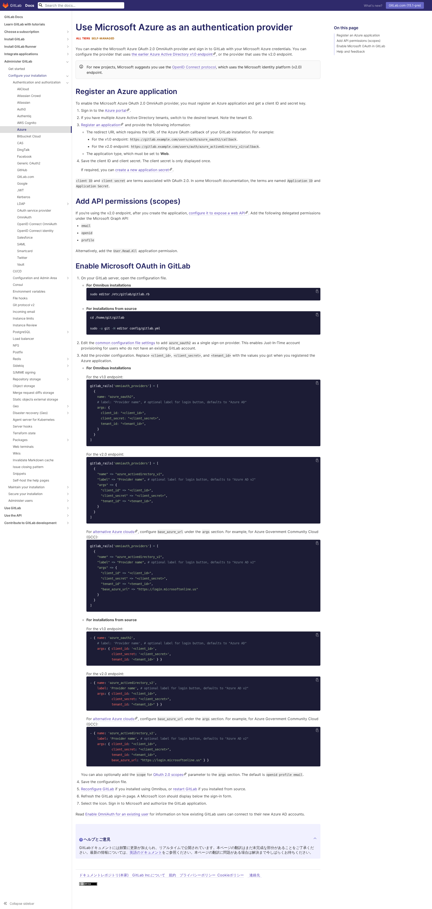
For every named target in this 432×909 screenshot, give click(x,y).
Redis (17, 359)
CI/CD (17, 271)
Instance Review (25, 325)
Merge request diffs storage (33, 392)
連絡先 (254, 875)
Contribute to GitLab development (30, 523)
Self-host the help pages (31, 480)
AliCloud (23, 89)
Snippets (19, 473)
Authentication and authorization (37, 82)
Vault (20, 264)
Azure (21, 129)
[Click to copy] (317, 291)
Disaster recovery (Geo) (30, 413)
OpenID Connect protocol (194, 67)
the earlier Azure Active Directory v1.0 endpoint (172, 54)
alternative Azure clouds (113, 531)
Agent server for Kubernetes (33, 419)
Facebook (24, 156)
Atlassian (23, 102)
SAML (21, 244)
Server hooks (22, 426)
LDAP (21, 204)
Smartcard (25, 251)
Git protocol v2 (23, 305)
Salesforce (25, 237)
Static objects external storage (35, 399)
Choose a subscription (21, 32)
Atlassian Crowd (29, 96)
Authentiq (24, 116)
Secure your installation (25, 494)
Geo (16, 406)
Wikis (16, 453)
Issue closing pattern (28, 467)
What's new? (373, 5)
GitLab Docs (13, 17)
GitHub (22, 170)
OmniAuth (24, 217)
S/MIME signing (24, 372)
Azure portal (115, 110)
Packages (20, 440)
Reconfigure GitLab (97, 789)
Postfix (18, 352)
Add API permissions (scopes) (358, 41)
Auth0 (21, 109)
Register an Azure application (358, 35)
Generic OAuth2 (28, 163)
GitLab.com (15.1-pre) (405, 5)
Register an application (100, 125)
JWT (20, 190)
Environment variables (29, 291)
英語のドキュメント (146, 852)
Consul (18, 285)
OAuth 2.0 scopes (168, 774)
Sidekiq (18, 365)
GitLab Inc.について (148, 875)
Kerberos (23, 197)
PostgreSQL (22, 332)
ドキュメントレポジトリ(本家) (104, 875)
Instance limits (23, 318)
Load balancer (23, 338)
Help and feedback (351, 51)
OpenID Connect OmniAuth (37, 224)
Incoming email (24, 311)
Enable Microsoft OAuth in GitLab (361, 46)
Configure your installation (27, 75)
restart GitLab (185, 789)
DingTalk (23, 150)
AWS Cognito (26, 123)
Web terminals (23, 446)
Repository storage (27, 379)
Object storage (24, 386)
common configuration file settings (125, 342)
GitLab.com (25, 177)
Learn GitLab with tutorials (24, 24)
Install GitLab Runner (20, 46)
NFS (16, 345)
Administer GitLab (18, 61)
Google (22, 183)
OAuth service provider (34, 210)
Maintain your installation (26, 487)
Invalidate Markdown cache (33, 460)
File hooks (20, 298)
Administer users (20, 500)
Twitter (22, 258)
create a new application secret (142, 170)
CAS (20, 143)
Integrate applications (21, 54)
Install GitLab (14, 39)
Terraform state (24, 433)
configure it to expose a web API (217, 213)
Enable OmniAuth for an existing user (116, 814)
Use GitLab (12, 508)
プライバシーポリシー (198, 875)
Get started (16, 69)
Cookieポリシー (230, 875)
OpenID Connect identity (35, 231)
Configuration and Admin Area (35, 278)
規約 (172, 875)
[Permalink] (181, 91)
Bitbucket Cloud (29, 136)
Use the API (13, 515)
